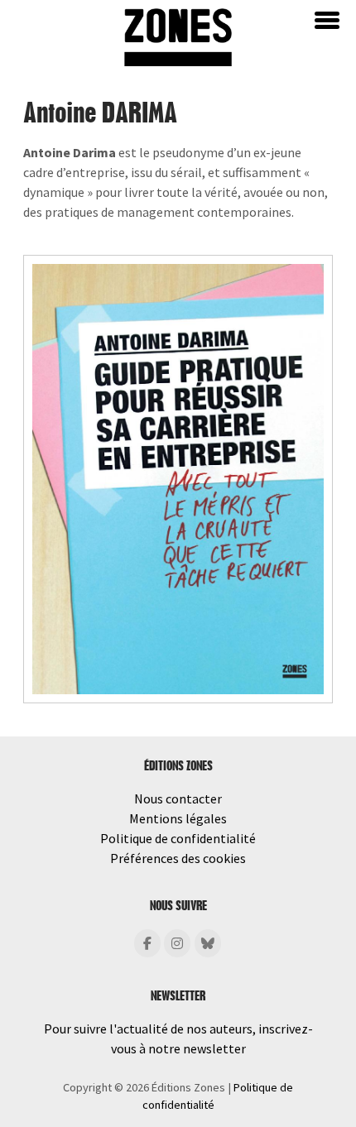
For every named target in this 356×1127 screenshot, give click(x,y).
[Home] (178, 35)
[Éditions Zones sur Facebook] (147, 943)
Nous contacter (178, 798)
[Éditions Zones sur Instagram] (177, 943)
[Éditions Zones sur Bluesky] (208, 943)
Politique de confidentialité (178, 838)
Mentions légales (178, 818)
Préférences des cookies (178, 858)
